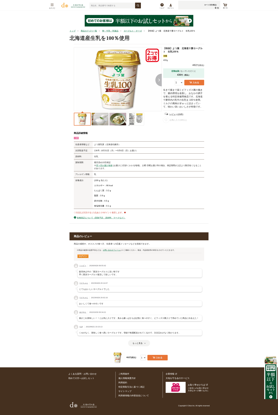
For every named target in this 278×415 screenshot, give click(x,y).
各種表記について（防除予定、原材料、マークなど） (101, 218)
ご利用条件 (123, 374)
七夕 (81, 327)
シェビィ (82, 266)
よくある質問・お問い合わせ (82, 374)
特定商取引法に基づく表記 (131, 387)
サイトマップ (124, 391)
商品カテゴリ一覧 (89, 31)
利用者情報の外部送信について (133, 395)
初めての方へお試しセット (81, 378)
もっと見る (137, 343)
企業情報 (170, 374)
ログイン (171, 8)
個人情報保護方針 (127, 378)
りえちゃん (83, 283)
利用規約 (122, 382)
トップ (73, 31)
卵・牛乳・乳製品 (110, 31)
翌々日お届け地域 (104, 165)
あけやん (82, 312)
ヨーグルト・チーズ (133, 31)
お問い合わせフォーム (111, 250)
